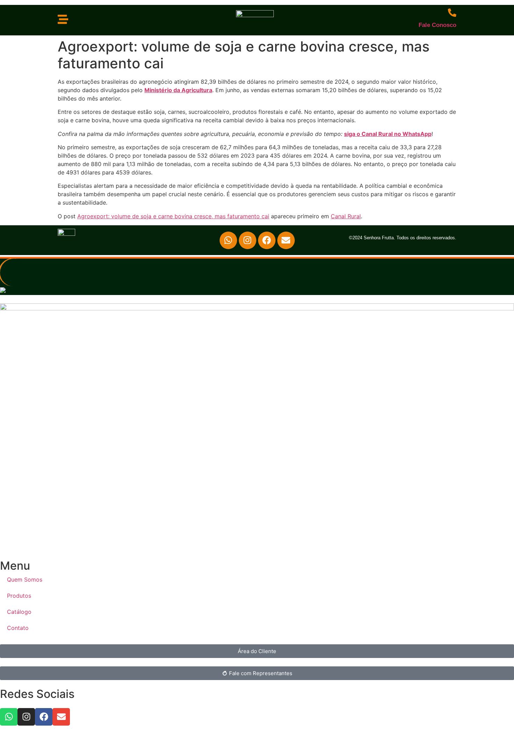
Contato (18, 627)
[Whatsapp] (228, 240)
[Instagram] (247, 240)
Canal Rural (346, 216)
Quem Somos (24, 579)
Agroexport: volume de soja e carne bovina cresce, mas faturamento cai (173, 216)
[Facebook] (267, 240)
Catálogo (19, 611)
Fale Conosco (437, 25)
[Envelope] (286, 240)
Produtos (19, 595)
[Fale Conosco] (452, 12)
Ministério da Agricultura (178, 90)
